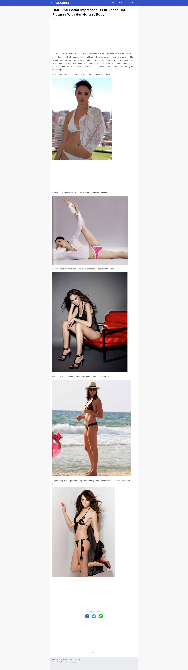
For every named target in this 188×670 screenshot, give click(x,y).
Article (106, 3)
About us (54, 662)
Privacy (68, 662)
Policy (59, 662)
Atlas (113, 3)
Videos (121, 3)
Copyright (74, 662)
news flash (132, 3)
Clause (63, 662)
